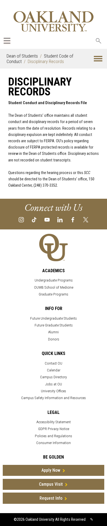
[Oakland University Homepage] (53, 21)
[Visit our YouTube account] (47, 219)
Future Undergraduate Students (53, 318)
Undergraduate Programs (54, 280)
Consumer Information (53, 443)
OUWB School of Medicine (53, 287)
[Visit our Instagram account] (21, 219)
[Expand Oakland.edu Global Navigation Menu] (7, 41)
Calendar (53, 370)
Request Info (51, 498)
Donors (53, 339)
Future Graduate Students (54, 325)
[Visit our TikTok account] (34, 219)
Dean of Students (22, 56)
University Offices (53, 391)
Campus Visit (51, 484)
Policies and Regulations (53, 436)
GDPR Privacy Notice (53, 429)
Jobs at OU (53, 384)
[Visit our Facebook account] (72, 219)
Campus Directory (53, 377)
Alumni (53, 332)
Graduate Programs (53, 294)
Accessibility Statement (53, 422)
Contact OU (53, 363)
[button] (98, 59)
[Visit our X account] (85, 219)
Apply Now (50, 470)
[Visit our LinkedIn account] (60, 219)
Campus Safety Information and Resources (53, 398)
